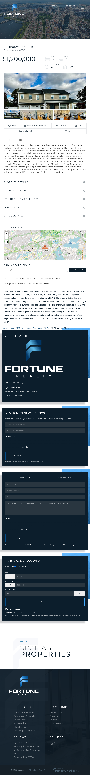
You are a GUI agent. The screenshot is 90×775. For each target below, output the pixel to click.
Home (4, 328)
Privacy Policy (24, 447)
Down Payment (11, 581)
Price (7, 573)
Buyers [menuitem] (54, 716)
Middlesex (26, 328)
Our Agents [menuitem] (56, 723)
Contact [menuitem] (70, 6)
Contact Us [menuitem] (56, 712)
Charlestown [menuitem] (21, 727)
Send (17, 538)
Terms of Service (63, 545)
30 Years (20, 567)
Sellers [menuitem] (53, 719)
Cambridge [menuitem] (20, 719)
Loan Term (9, 567)
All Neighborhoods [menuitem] (24, 730)
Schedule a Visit (64, 477)
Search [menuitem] (54, 6)
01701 (48, 328)
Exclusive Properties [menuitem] (25, 716)
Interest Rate (11, 590)
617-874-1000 (14, 387)
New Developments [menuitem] (25, 712)
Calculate (45, 602)
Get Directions (77, 270)
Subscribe (18, 456)
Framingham (38, 328)
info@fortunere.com (28, 746)
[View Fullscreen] (6, 242)
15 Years (30, 567)
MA (18, 328)
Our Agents (19, 395)
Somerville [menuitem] (20, 723)
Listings (12, 328)
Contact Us (9, 395)
